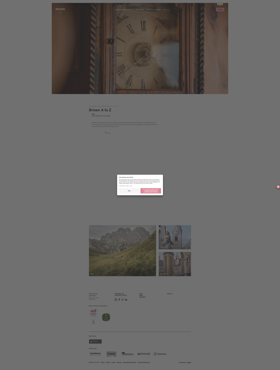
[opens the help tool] (278, 187)
